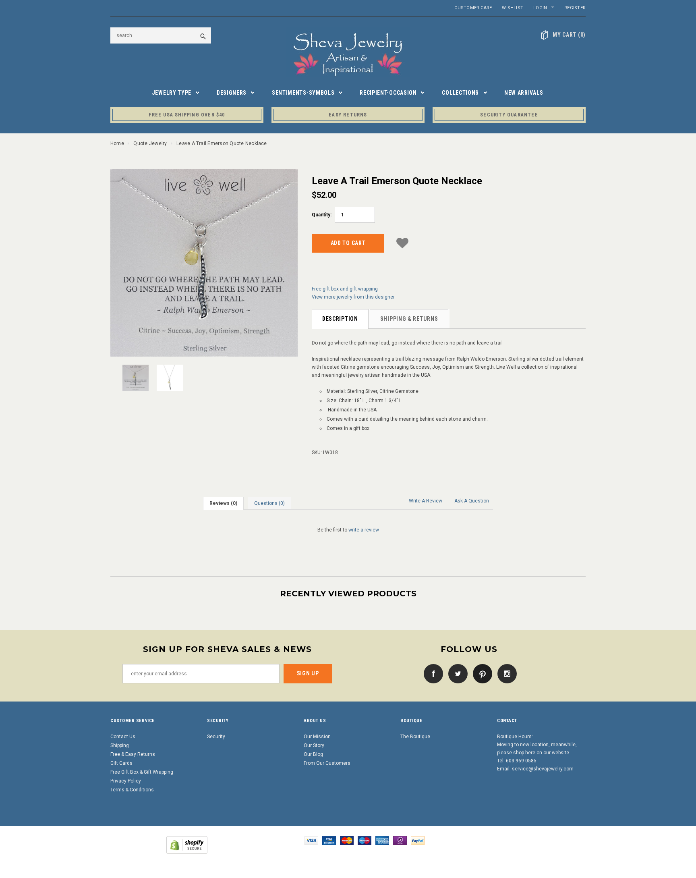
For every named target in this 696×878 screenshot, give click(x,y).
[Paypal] (418, 840)
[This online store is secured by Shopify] (186, 844)
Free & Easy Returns (132, 754)
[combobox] (160, 35)
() (569, 34)
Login (540, 7)
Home (117, 143)
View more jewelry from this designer (353, 297)
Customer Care (473, 7)
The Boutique (415, 736)
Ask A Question (471, 501)
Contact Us (122, 736)
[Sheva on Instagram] (505, 673)
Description (340, 318)
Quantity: (321, 215)
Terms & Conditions (132, 790)
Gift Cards (121, 763)
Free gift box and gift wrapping (345, 289)
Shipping (119, 745)
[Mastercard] (347, 840)
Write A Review (425, 501)
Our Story (314, 745)
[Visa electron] (329, 840)
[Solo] (400, 840)
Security (216, 736)
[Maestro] (364, 840)
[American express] (382, 840)
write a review (363, 530)
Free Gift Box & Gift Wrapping (141, 772)
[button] (402, 242)
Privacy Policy (125, 781)
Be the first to (348, 530)
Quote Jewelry (150, 143)
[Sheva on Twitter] (456, 673)
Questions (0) (269, 503)
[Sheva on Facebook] (431, 673)
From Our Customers (327, 763)
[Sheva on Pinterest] (480, 673)
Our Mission (317, 736)
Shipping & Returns (409, 318)
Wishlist (512, 7)
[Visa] (311, 840)
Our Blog (313, 754)
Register (575, 7)
